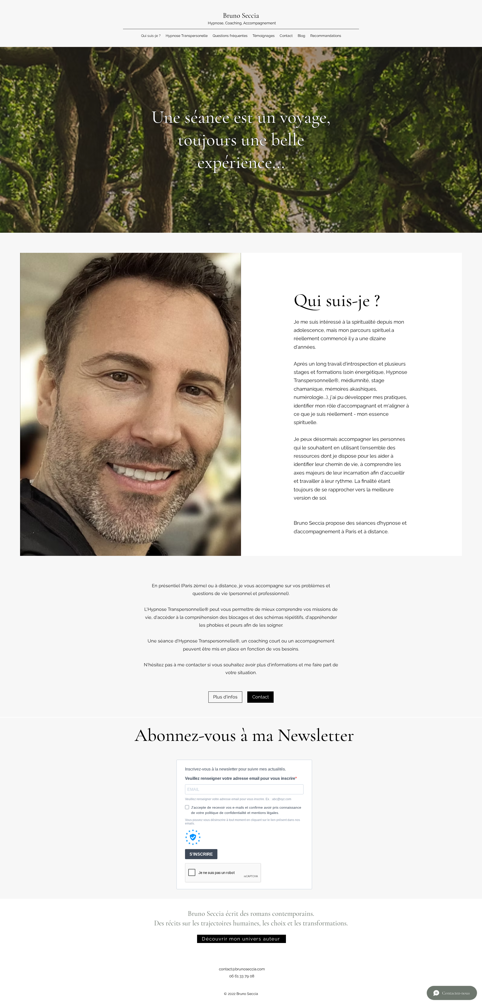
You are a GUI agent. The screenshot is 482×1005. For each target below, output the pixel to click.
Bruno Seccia (242, 15)
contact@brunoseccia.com (242, 969)
